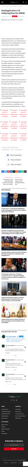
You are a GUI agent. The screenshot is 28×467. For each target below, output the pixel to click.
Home (2, 6)
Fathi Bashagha (5, 149)
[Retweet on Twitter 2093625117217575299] (9, 384)
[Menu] (2, 2)
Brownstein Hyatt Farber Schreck (10, 147)
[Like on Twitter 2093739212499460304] (11, 370)
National (15, 16)
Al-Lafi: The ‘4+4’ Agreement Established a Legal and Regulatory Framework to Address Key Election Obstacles (13, 210)
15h (6, 347)
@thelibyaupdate (20, 345)
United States (18, 149)
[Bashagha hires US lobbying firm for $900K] (14, 27)
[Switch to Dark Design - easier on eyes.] (26, 2)
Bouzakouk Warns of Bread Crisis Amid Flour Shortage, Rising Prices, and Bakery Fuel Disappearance (13, 254)
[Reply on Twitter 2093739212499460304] (6, 370)
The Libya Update (10, 345)
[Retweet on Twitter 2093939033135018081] (9, 356)
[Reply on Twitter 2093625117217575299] (6, 384)
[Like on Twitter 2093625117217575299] (11, 384)
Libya (12, 149)
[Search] (23, 2)
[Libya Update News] (14, 2)
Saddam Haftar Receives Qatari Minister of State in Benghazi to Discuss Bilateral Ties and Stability (13, 321)
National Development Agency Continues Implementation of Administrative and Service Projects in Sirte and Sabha (12, 299)
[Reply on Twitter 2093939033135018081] (6, 356)
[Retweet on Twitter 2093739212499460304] (9, 370)
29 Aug (6, 361)
